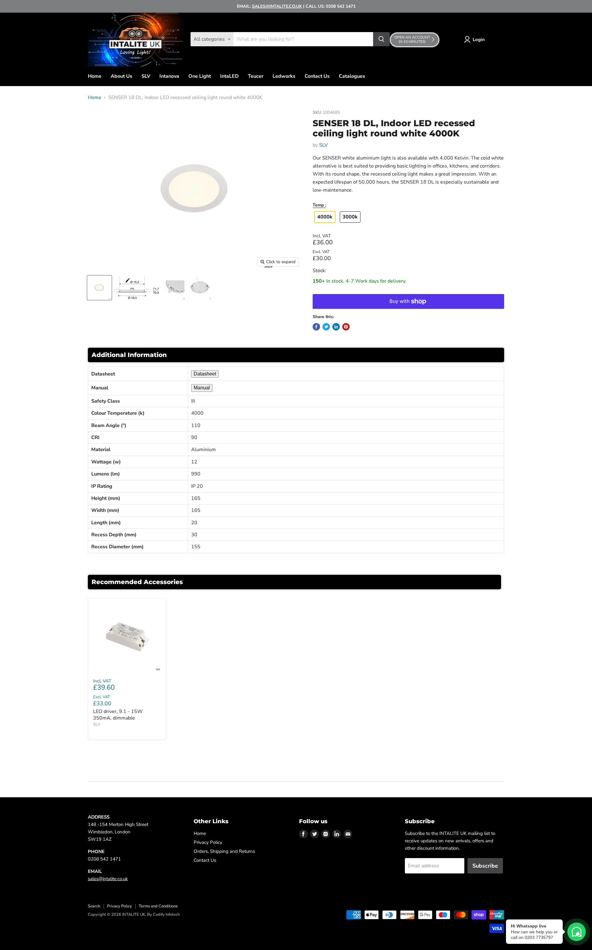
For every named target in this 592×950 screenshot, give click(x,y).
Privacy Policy (208, 842)
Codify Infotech (166, 914)
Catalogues (352, 76)
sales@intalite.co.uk (108, 879)
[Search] (381, 39)
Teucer (255, 76)
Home (94, 76)
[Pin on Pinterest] (346, 326)
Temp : (319, 205)
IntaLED (229, 76)
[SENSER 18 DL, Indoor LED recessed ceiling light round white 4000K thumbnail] (99, 288)
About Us (121, 76)
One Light (199, 76)
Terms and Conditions (158, 906)
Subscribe (485, 865)
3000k (350, 217)
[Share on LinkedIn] (336, 326)
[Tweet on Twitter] (326, 326)
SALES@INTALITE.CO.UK (277, 6)
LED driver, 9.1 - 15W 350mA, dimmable (118, 714)
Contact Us (317, 76)
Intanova (169, 76)
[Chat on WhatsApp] (576, 932)
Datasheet (205, 373)
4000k (324, 217)
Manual (202, 387)
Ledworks (284, 76)
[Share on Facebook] (316, 326)
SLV (146, 76)
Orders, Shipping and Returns (224, 851)
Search (94, 906)
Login (479, 39)
